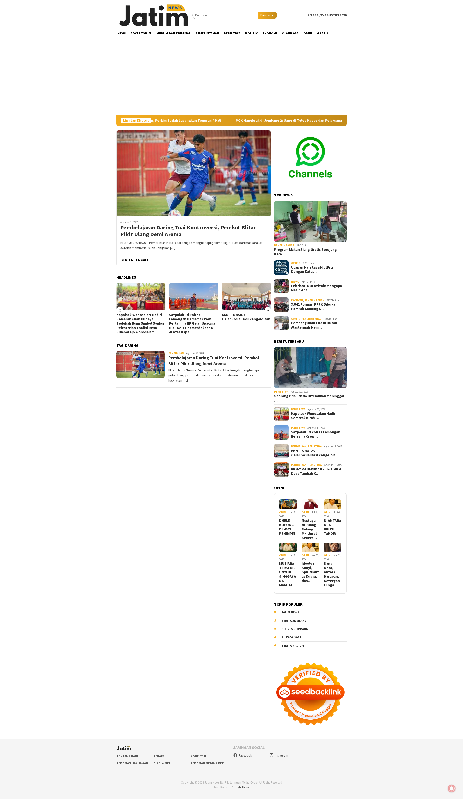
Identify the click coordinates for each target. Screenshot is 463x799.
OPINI (283, 512)
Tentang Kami (127, 756)
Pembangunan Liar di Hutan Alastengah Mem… (314, 325)
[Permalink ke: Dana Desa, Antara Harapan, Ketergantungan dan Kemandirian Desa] (332, 547)
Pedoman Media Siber (207, 763)
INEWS (295, 281)
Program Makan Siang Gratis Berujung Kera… (305, 252)
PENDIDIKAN (176, 353)
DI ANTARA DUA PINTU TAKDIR (332, 527)
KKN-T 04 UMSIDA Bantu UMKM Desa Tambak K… (316, 471)
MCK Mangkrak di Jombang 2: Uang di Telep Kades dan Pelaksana (263, 120)
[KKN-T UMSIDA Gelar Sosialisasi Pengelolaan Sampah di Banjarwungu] (207, 296)
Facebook (245, 755)
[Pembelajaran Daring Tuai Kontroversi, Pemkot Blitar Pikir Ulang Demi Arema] (193, 173)
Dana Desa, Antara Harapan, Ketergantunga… (332, 574)
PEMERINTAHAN (284, 245)
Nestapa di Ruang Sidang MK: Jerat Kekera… (309, 529)
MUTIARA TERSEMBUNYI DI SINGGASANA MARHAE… (287, 574)
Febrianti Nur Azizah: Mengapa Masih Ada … (316, 288)
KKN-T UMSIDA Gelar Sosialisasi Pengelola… (315, 453)
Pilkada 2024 (291, 637)
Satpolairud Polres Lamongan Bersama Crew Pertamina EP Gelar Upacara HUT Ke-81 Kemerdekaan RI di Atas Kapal (153, 323)
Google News (240, 787)
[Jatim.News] (154, 15)
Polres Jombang (294, 629)
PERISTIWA (281, 391)
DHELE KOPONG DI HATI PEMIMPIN (287, 527)
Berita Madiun (292, 646)
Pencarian (267, 15)
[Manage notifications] (452, 788)
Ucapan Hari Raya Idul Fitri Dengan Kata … (312, 269)
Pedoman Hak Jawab (132, 763)
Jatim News (290, 612)
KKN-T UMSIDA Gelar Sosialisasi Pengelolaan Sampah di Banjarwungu (207, 317)
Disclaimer (162, 763)
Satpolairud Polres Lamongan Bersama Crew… (315, 434)
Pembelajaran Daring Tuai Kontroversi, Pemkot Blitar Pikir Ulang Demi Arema (188, 231)
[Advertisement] (231, 79)
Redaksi (159, 756)
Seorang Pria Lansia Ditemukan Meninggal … (309, 398)
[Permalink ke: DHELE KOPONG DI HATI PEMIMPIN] (288, 504)
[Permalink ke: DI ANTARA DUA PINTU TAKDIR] (332, 504)
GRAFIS (295, 263)
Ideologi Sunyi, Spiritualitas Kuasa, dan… (310, 572)
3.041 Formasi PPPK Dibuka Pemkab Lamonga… (313, 306)
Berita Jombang (294, 621)
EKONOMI (297, 300)
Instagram (281, 755)
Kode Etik (198, 756)
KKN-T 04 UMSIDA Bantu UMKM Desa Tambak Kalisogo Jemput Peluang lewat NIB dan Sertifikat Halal (259, 321)
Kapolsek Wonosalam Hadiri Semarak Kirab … (313, 415)
